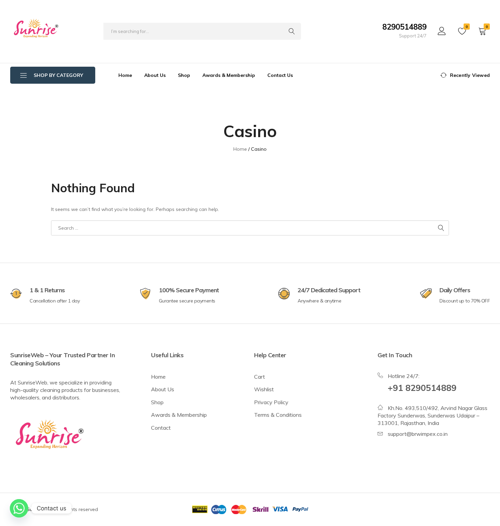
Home (125, 75)
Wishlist (264, 389)
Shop (184, 75)
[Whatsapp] (19, 508)
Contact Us (280, 75)
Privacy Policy (271, 402)
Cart (259, 376)
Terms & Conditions (278, 414)
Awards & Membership (228, 75)
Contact (161, 427)
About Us (155, 75)
